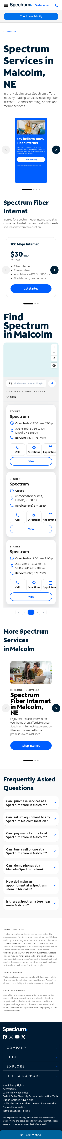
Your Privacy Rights (13, 1085)
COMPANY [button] (17, 1048)
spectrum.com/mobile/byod (40, 983)
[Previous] (6, 150)
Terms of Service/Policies (16, 1110)
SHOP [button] (12, 1057)
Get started (31, 288)
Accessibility (9, 1089)
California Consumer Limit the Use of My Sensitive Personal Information (29, 1105)
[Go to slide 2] (33, 189)
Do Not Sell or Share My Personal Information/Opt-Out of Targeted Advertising (30, 1098)
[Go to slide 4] (39, 189)
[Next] (56, 150)
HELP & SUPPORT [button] (24, 1076)
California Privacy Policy (15, 1092)
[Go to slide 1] (27, 189)
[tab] (31, 1047)
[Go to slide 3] (36, 189)
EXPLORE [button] (16, 1066)
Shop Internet (31, 745)
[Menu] (6, 5)
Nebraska (11, 31)
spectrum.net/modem (26, 959)
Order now (42, 5)
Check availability (31, 16)
